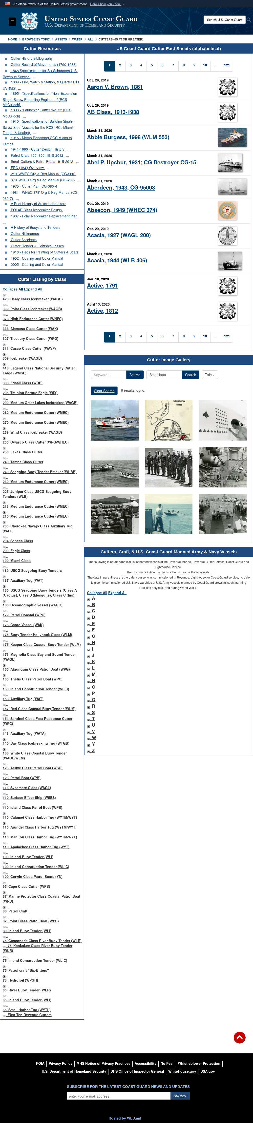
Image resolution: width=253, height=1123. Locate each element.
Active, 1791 (102, 285)
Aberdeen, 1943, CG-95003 (121, 187)
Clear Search (104, 390)
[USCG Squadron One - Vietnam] (169, 514)
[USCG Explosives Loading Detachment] (169, 467)
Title (209, 374)
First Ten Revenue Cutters (30, 1014)
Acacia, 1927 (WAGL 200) (119, 235)
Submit (180, 1095)
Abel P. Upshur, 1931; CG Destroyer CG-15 (141, 162)
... (33, 76)
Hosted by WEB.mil (125, 1118)
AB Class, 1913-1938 (113, 112)
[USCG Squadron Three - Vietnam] (169, 420)
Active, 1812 (102, 310)
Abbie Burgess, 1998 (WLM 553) (128, 137)
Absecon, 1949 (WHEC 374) (122, 210)
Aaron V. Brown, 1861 (115, 87)
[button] (108, 4)
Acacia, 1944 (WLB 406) (117, 260)
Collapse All (13, 289)
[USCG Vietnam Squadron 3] (223, 420)
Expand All (33, 289)
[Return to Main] (240, 1040)
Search (135, 374)
